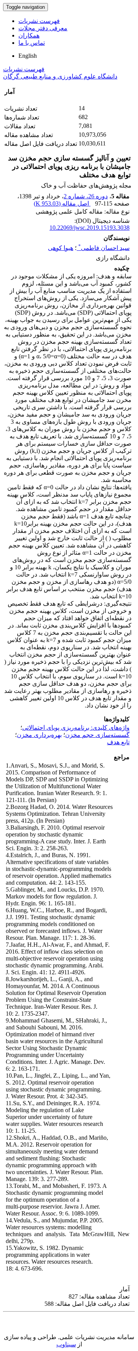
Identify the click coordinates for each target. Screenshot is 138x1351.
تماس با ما (31, 42)
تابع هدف (118, 742)
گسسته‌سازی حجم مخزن (97, 735)
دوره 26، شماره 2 (86, 196)
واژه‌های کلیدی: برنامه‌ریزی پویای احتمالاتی (76, 727)
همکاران (28, 35)
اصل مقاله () (62, 203)
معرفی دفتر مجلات (42, 28)
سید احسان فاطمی (104, 248)
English (27, 55)
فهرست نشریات (39, 21)
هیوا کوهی (60, 248)
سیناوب (66, 1344)
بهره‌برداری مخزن (39, 735)
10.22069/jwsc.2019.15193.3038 (89, 227)
